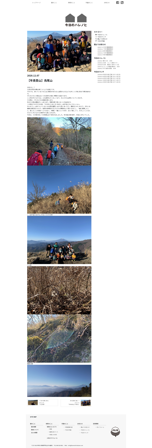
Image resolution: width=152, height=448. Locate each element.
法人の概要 (34, 432)
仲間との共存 (53, 434)
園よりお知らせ (102, 39)
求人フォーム (100, 427)
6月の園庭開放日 (105, 51)
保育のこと (71, 2)
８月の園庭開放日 (105, 47)
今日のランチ (102, 37)
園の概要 (33, 427)
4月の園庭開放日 (105, 55)
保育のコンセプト (52, 427)
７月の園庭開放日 (105, 49)
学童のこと (89, 2)
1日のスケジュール (52, 438)
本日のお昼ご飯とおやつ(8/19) (109, 76)
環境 (50, 429)
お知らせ (107, 2)
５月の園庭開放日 (105, 53)
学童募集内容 (69, 427)
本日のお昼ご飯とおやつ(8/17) (109, 80)
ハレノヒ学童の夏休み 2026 (109, 66)
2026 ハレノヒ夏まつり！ (108, 63)
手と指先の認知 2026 (107, 68)
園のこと (54, 2)
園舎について (35, 430)
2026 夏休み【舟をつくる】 (109, 64)
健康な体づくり (53, 432)
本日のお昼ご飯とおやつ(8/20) (109, 74)
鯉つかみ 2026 (105, 61)
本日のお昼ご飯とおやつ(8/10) (109, 82)
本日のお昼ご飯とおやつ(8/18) (109, 78)
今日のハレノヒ (102, 35)
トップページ (36, 2)
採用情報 (95, 424)
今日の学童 (101, 41)
